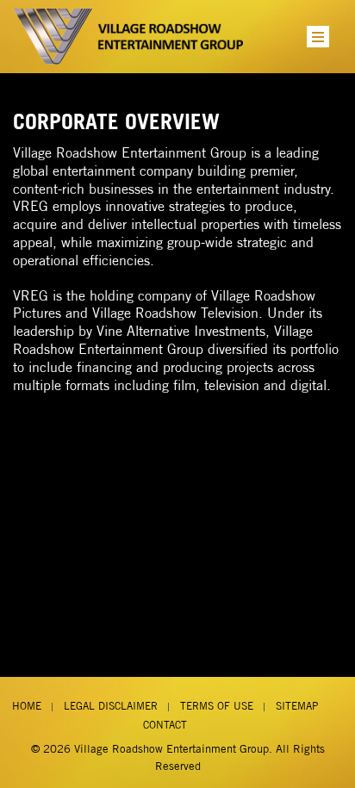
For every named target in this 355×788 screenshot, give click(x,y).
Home (26, 705)
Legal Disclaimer (111, 705)
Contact (165, 724)
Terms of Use (216, 705)
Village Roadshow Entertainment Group (171, 748)
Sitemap (297, 705)
